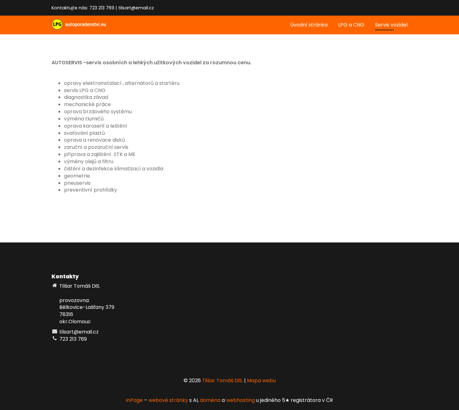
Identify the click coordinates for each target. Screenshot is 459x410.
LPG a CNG (351, 24)
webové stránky (168, 400)
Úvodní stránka (309, 24)
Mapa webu (261, 380)
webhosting (240, 400)
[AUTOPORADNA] (83, 23)
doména (210, 400)
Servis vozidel (391, 24)
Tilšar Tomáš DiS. (222, 380)
